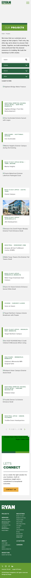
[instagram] (6, 566)
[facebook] (9, 566)
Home (3, 33)
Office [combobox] (5, 76)
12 (21, 429)
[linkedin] (12, 566)
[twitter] (2, 566)
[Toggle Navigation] (27, 3)
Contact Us (11, 489)
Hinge (9, 574)
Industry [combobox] (6, 65)
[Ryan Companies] (6, 2)
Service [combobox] (6, 71)
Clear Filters (7, 81)
